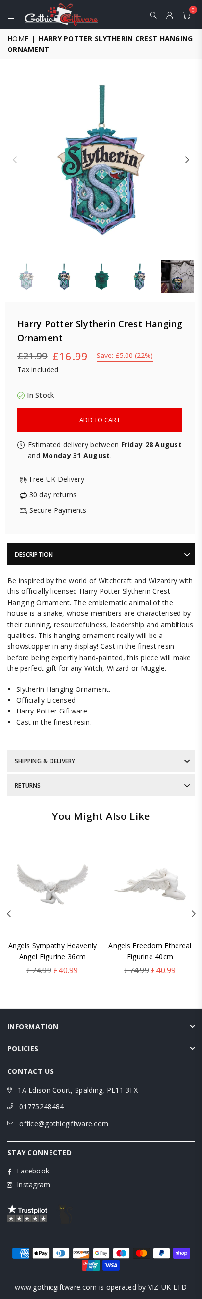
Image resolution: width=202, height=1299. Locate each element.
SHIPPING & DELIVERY (45, 761)
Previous (14, 160)
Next (187, 160)
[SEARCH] (154, 14)
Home (17, 38)
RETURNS (28, 785)
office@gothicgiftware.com (63, 1123)
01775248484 (41, 1106)
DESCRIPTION (34, 554)
